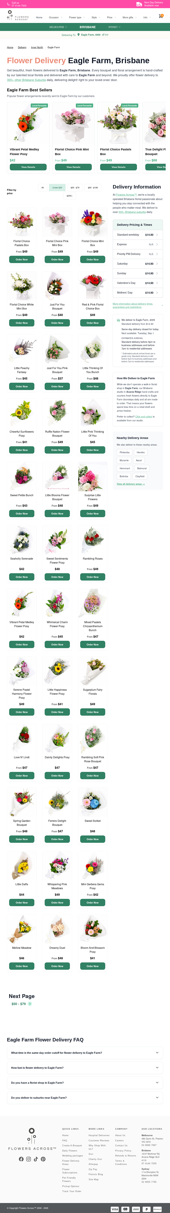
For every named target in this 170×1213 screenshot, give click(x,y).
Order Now (22, 259)
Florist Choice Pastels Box (21, 243)
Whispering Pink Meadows (57, 886)
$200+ (70, 195)
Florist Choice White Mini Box (22, 306)
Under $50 (57, 187)
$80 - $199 (93, 187)
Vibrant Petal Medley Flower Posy (21, 624)
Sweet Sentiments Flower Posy (57, 560)
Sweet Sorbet (93, 821)
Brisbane (88, 27)
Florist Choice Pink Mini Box (57, 243)
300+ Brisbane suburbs (132, 212)
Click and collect (143, 416)
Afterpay (93, 1164)
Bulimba (124, 476)
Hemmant (125, 468)
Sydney (113, 27)
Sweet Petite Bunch (21, 495)
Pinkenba (124, 452)
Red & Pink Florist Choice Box (92, 306)
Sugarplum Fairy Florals (92, 692)
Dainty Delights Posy (57, 757)
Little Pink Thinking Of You (92, 433)
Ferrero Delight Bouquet (57, 823)
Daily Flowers (69, 1150)
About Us (120, 1135)
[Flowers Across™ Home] (18, 15)
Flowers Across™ (126, 195)
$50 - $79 (75, 187)
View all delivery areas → (131, 484)
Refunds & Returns (125, 1155)
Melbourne (56, 27)
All (43, 187)
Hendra (141, 452)
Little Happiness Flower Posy (57, 692)
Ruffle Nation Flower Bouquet (57, 433)
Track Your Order (71, 1191)
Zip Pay (93, 1169)
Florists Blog (96, 1174)
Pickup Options (70, 1186)
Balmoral (142, 468)
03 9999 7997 (149, 1145)
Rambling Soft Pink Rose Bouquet (92, 759)
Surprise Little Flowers (93, 497)
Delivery (22, 47)
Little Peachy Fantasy (21, 370)
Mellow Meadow (21, 948)
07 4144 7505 (149, 1163)
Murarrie (124, 460)
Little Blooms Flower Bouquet (57, 497)
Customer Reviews (99, 1140)
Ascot (139, 460)
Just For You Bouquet (57, 306)
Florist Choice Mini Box (93, 243)
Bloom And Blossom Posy (93, 950)
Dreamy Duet (57, 948)
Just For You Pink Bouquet (57, 370)
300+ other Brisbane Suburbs (26, 80)
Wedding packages (72, 1155)
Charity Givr (95, 1159)
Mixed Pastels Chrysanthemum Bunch (92, 626)
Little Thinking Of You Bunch (93, 370)
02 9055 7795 (149, 1182)
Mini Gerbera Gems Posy (92, 886)
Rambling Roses (93, 558)
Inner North (37, 47)
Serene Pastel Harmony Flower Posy (22, 694)
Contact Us (121, 1145)
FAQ (64, 1140)
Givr (91, 1154)
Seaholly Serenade (21, 558)
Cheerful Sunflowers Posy (22, 433)
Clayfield (139, 476)
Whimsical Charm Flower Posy (57, 624)
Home (39, 17)
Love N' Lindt (21, 757)
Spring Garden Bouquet (21, 823)
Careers (119, 1140)
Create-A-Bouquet (72, 1145)
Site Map (94, 1179)
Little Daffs (21, 884)
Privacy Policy (123, 1150)
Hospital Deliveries (99, 1135)
